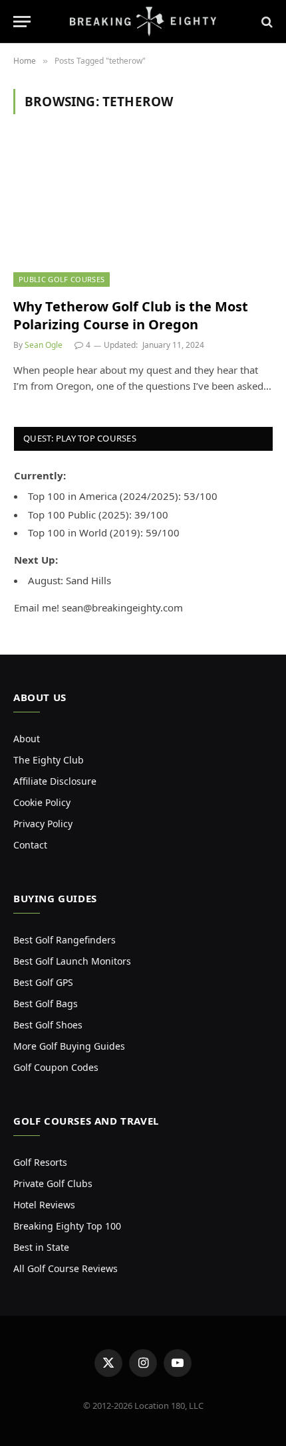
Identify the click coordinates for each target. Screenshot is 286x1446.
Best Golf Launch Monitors (72, 961)
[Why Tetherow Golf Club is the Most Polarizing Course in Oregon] (143, 213)
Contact (30, 845)
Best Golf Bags (45, 1003)
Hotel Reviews (44, 1204)
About (26, 738)
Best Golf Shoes (47, 1024)
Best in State (41, 1247)
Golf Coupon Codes (55, 1067)
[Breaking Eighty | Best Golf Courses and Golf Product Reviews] (143, 21)
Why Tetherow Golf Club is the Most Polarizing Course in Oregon (130, 315)
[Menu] (22, 22)
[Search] (266, 22)
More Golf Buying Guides (69, 1046)
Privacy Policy (42, 823)
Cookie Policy (42, 802)
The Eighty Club (48, 760)
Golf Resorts (40, 1162)
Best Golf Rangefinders (64, 939)
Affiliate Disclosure (54, 781)
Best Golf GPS (43, 982)
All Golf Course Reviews (65, 1268)
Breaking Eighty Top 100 (67, 1226)
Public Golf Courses (61, 279)
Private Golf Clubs (52, 1183)
